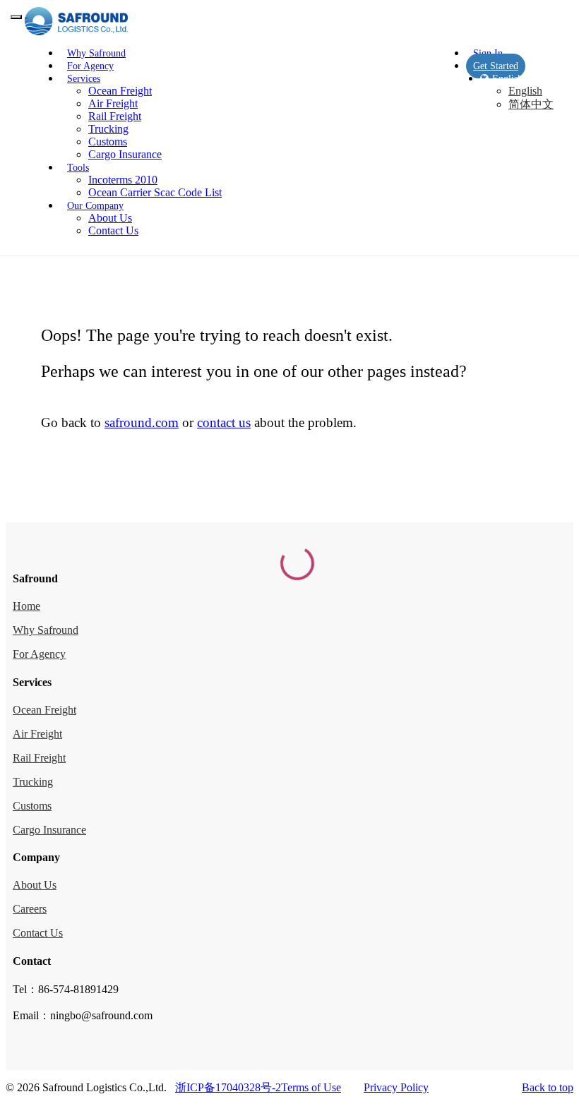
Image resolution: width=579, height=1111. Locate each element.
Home (26, 606)
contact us (224, 422)
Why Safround (45, 630)
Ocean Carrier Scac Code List (155, 192)
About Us (110, 218)
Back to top (547, 1087)
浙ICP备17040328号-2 (228, 1087)
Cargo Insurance (125, 154)
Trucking (108, 129)
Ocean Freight (120, 91)
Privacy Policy (396, 1087)
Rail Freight (114, 116)
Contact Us (113, 230)
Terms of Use (311, 1087)
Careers (30, 909)
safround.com (142, 422)
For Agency (39, 654)
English (525, 91)
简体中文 (531, 104)
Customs (107, 142)
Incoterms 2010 (122, 180)
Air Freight (113, 103)
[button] (83, 78)
